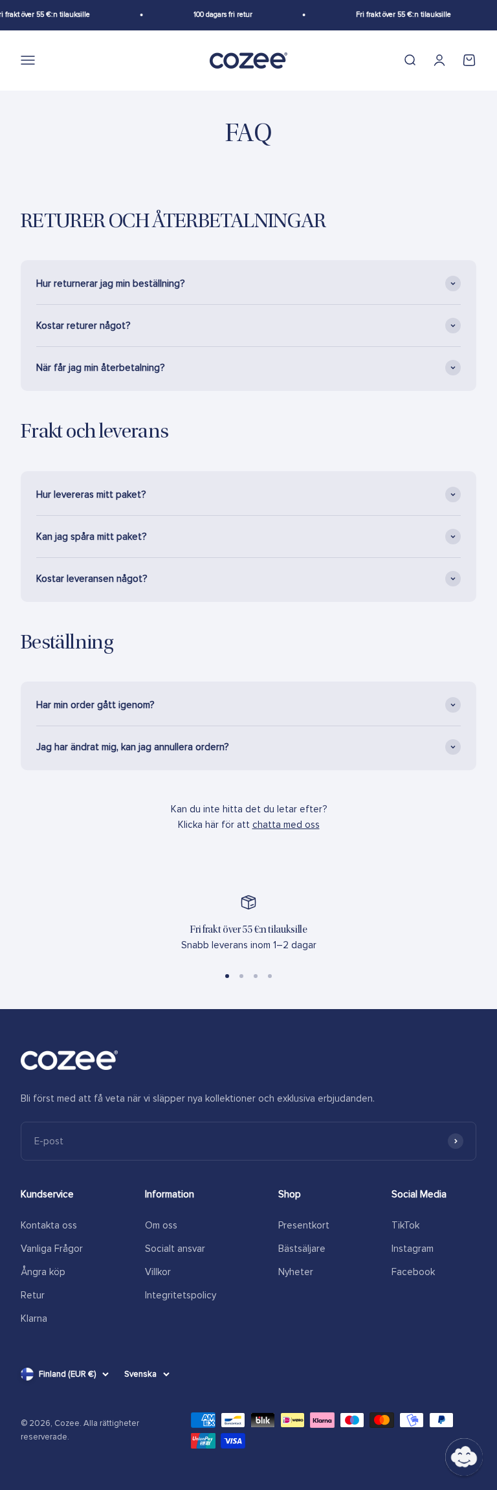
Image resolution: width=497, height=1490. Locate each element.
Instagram (413, 1248)
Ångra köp (43, 1272)
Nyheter (295, 1272)
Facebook (413, 1272)
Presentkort (303, 1225)
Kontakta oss (49, 1225)
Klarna (34, 1318)
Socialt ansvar (175, 1248)
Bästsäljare (302, 1248)
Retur (33, 1295)
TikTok (405, 1225)
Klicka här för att (249, 824)
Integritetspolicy (180, 1295)
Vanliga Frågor (52, 1248)
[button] (464, 1457)
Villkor (158, 1272)
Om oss (161, 1225)
